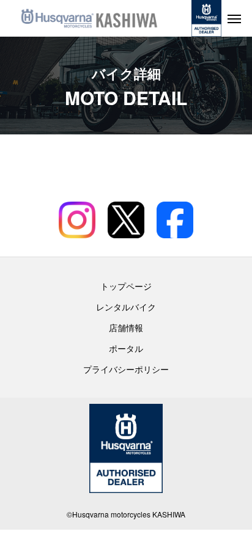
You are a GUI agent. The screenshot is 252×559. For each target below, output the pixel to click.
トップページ (126, 286)
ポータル (126, 348)
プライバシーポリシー (126, 369)
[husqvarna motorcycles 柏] (89, 18)
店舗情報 (126, 327)
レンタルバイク (126, 306)
